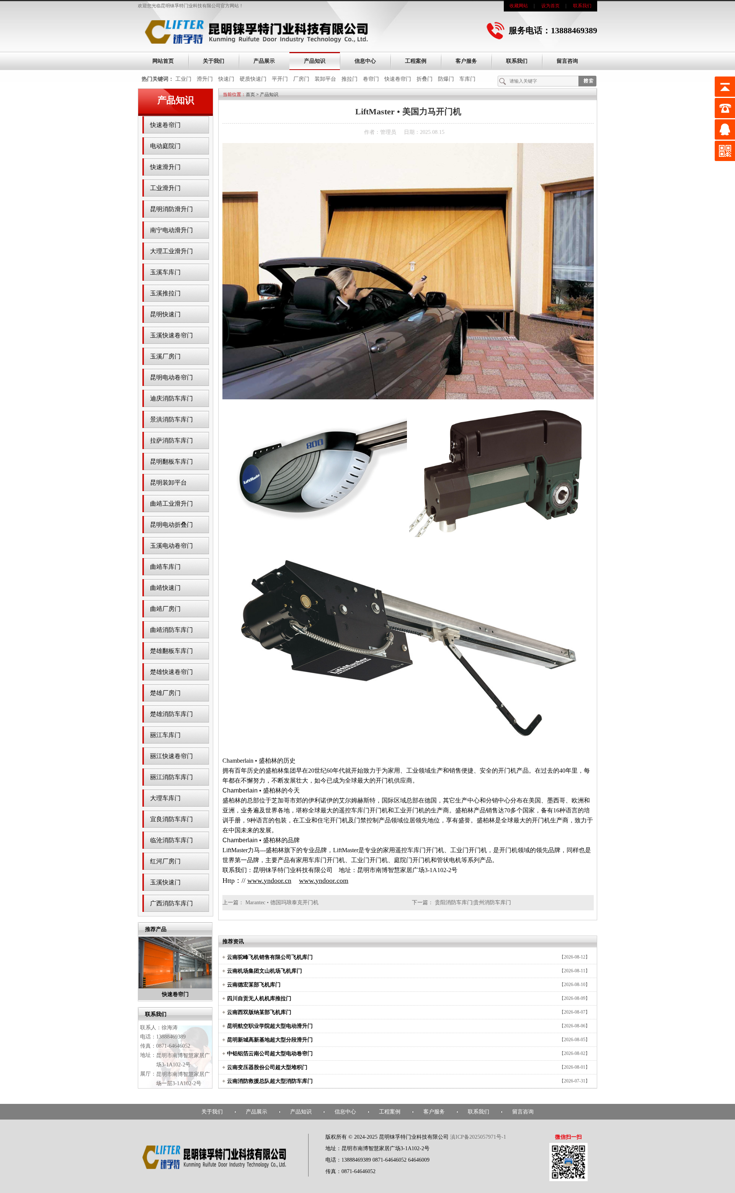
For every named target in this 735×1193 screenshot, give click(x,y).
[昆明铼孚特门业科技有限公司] (257, 43)
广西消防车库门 (171, 903)
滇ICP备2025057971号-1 (478, 1137)
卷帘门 (371, 79)
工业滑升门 (165, 188)
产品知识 (314, 61)
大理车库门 (165, 798)
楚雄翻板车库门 (171, 651)
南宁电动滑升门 (171, 230)
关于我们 (213, 61)
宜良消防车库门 (171, 819)
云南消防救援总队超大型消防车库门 (270, 1081)
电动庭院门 (165, 146)
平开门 (280, 79)
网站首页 (163, 61)
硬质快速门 (253, 79)
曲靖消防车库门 (171, 630)
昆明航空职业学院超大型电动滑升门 (270, 1026)
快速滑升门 (165, 167)
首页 (250, 94)
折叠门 (424, 79)
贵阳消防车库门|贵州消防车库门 (473, 902)
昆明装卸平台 (168, 482)
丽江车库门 (165, 735)
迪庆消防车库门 (171, 398)
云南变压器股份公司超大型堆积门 (267, 1067)
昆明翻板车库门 (171, 461)
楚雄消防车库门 (171, 714)
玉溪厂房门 (165, 356)
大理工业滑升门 (171, 251)
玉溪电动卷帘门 (171, 545)
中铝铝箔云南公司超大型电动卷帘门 (270, 1053)
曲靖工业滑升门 (171, 503)
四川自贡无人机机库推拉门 (259, 998)
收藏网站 (519, 5)
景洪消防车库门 (171, 419)
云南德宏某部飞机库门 (254, 985)
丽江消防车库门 (171, 777)
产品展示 (264, 61)
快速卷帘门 (397, 79)
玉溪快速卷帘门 (171, 335)
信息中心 (365, 61)
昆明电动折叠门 (171, 524)
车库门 (467, 79)
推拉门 (349, 79)
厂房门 (301, 79)
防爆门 (446, 79)
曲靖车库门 (165, 566)
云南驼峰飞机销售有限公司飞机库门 (270, 957)
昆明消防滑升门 (171, 209)
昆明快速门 (165, 314)
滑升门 (205, 79)
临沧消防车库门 (171, 840)
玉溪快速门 (165, 882)
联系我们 (582, 5)
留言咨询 (567, 61)
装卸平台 (325, 79)
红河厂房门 (165, 861)
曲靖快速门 (165, 587)
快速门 (226, 79)
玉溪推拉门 (165, 293)
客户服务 (466, 61)
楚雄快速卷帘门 (171, 672)
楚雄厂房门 (165, 693)
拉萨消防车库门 (171, 440)
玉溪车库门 (165, 272)
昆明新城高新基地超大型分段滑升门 (270, 1040)
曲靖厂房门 (165, 608)
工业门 (183, 79)
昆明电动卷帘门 (171, 377)
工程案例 (415, 61)
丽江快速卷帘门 (171, 756)
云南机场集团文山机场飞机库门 (264, 971)
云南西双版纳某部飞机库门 (259, 1012)
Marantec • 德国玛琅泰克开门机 (281, 902)
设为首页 (550, 5)
